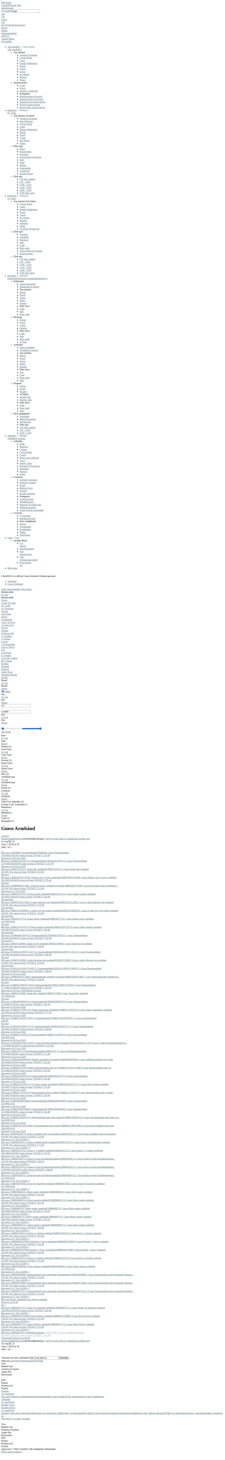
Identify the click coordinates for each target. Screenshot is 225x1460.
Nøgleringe (25, 535)
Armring (24, 234)
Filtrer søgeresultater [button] (11, 1451)
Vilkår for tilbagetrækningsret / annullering (185, 1413)
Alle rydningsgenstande (29, 558)
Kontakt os (6, 1413)
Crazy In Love (8, 622)
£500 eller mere (27, 193)
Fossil (22, 69)
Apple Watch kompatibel (32, 510)
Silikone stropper (28, 507)
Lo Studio (6, 655)
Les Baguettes (8, 644)
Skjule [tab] (11, 1394)
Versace (23, 471)
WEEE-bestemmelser (74, 1396)
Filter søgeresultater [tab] (11, 589)
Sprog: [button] (4, 28)
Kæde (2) (5, 788)
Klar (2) (5, 774)
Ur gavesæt (25, 515)
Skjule (4, 600)
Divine (4, 628)
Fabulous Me (7, 633)
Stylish (4, 677)
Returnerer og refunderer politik (47, 1413)
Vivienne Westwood (29, 229)
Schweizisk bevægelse (30, 157)
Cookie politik (57, 1396)
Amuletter (24, 416)
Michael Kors (26, 488)
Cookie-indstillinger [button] (94, 1396)
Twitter (21, 1360)
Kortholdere (25, 529)
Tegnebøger (25, 526)
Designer (24, 154)
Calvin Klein (26, 58)
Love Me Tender (9, 658)
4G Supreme (7, 608)
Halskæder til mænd (29, 286)
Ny (49, 838)
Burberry (24, 446)
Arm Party (6, 614)
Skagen (23, 77)
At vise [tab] (4, 1394)
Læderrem (25, 171)
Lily (3, 650)
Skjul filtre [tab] (26, 589)
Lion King (6, 652)
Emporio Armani (28, 482)
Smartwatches (26, 173)
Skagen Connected (29, 91)
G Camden (6, 636)
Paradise (5, 666)
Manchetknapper (28, 419)
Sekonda (24, 223)
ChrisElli (5, 5)
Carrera (23, 449)
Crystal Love (7, 625)
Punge (23, 524)
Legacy (4, 641)
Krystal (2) (6, 760)
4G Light (5, 606)
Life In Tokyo (8, 647)
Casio (22, 60)
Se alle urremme (27, 493)
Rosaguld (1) (7, 821)
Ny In (45, 838)
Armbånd (24, 237)
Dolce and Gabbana (29, 457)
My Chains (6, 661)
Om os (4, 1396)
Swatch (23, 491)
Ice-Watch (24, 74)
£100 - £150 (25, 184)
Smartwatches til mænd (31, 96)
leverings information (22, 1413)
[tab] (112, 593)
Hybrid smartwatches (30, 104)
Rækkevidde (7, 838)
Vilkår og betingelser (73, 1413)
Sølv (22, 160)
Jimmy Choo (26, 463)
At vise (4, 594)
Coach (23, 455)
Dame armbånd (27, 347)
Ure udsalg (23, 544)
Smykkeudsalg (27, 549)
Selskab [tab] (5, 1391)
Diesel (23, 66)
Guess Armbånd (15, 584)
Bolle (22, 444)
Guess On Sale (8, 603)
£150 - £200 (25, 187)
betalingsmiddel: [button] (9, 33)
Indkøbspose (7, 8)
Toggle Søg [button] (15, 5)
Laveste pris (57, 838)
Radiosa (5, 669)
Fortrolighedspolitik (41, 1396)
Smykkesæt (25, 422)
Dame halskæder (28, 284)
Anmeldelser (25, 1396)
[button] (112, 14)
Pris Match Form (91, 1413)
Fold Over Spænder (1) (12, 801)
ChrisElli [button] (7, 11)
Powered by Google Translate (15, 1418)
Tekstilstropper (27, 502)
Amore (4, 611)
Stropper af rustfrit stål (30, 504)
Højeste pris (76, 838)
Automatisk (25, 168)
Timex (23, 80)
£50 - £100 (25, 182)
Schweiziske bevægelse (31, 251)
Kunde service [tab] (8, 1407)
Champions (6, 619)
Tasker (23, 532)
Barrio (4, 617)
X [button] (2, 11)
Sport (22, 149)
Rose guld (24, 248)
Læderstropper (27, 499)
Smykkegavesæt (27, 518)
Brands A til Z (8, 1405)
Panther (5, 663)
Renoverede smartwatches (32, 107)
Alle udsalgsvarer (26, 553)
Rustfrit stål (25, 397)
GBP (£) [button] (5, 36)
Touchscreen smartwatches (32, 102)
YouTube (38, 1360)
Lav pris (67, 838)
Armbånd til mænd (29, 350)
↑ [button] (22, 1451)
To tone (23, 342)
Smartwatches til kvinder (31, 99)
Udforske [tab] (5, 1399)
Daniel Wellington (28, 63)
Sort (22, 372)
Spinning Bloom (9, 674)
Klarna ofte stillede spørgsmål (151, 1413)
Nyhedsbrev (13, 1396)
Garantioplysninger (108, 1413)
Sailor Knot (6, 672)
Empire (4, 630)
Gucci (22, 460)
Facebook (13, 1360)
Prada (22, 474)
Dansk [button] (4, 30)
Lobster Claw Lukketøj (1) (14, 804)
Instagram (29, 1360)
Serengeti (24, 469)
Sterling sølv (26, 400)
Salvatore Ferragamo (30, 466)
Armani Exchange (28, 55)
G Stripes (5, 639)
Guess (23, 71)
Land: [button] (4, 19)
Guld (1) (5, 818)
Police (23, 300)
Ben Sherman (26, 121)
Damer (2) (6, 746)
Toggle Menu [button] (7, 39)
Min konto (6, 2)
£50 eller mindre (27, 179)
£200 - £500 (25, 190)
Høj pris (86, 838)
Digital (23, 165)
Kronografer (26, 151)
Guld (22, 162)
